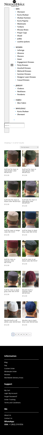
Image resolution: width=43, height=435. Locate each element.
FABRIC (19, 100)
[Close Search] (6, 130)
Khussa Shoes (22, 30)
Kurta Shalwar (23, 15)
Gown (19, 59)
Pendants (21, 94)
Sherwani (21, 12)
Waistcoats (21, 24)
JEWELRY (19, 85)
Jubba (19, 39)
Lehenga (20, 50)
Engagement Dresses (25, 62)
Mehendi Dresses (24, 71)
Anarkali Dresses (24, 68)
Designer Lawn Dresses (26, 77)
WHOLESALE (20, 108)
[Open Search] (6, 65)
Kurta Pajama (22, 21)
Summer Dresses (24, 74)
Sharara (20, 56)
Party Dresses (22, 65)
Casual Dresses (23, 80)
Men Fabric (21, 103)
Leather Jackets (23, 42)
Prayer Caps (22, 33)
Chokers (20, 88)
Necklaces (21, 91)
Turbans (20, 27)
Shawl (19, 36)
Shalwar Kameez (24, 18)
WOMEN (19, 47)
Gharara (20, 53)
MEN (18, 9)
